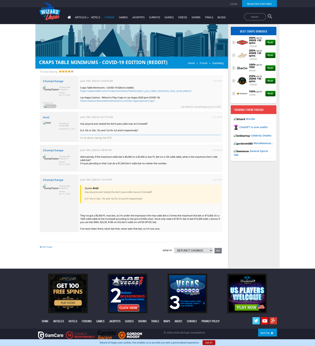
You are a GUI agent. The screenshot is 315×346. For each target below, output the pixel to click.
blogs (222, 17)
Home (191, 63)
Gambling (217, 63)
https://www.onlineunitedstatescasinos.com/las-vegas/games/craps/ (117, 100)
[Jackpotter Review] (242, 93)
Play (270, 42)
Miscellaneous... (263, 143)
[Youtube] (264, 320)
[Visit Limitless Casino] (68, 293)
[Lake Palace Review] (242, 80)
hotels (95, 17)
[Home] (69, 18)
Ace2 (46, 117)
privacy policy (210, 321)
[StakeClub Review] (242, 67)
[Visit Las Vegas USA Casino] (127, 293)
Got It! (208, 342)
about (178, 321)
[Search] (270, 17)
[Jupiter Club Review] (242, 55)
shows (196, 17)
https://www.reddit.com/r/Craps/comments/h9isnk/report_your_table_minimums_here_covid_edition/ (136, 91)
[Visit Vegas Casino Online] (187, 293)
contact (192, 321)
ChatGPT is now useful (253, 127)
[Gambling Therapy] (130, 335)
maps (167, 321)
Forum (203, 63)
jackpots (138, 17)
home (45, 321)
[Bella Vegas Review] (242, 42)
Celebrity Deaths (261, 135)
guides (169, 17)
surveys (154, 17)
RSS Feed (47, 247)
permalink (218, 80)
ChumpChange (53, 81)
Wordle (250, 119)
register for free (259, 4)
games (123, 17)
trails (209, 17)
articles (58, 321)
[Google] (273, 320)
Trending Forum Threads (249, 110)
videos (182, 17)
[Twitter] (256, 320)
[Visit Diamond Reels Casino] (247, 293)
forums (110, 17)
